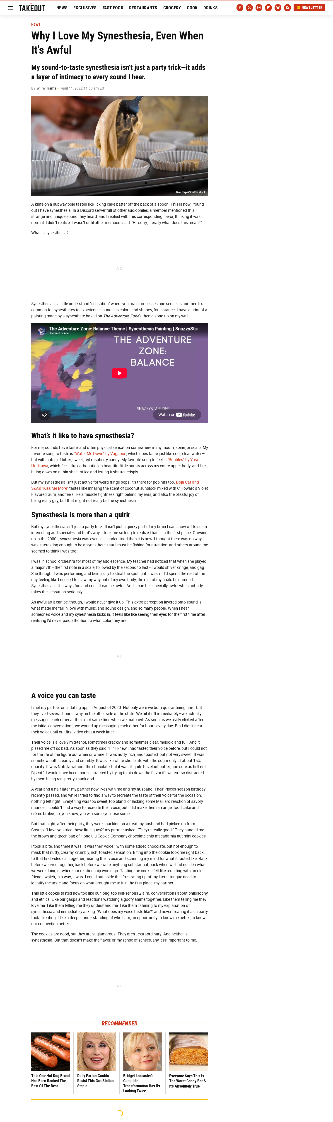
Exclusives (85, 7)
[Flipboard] (268, 7)
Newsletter (312, 7)
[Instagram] (259, 7)
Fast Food (113, 7)
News (62, 7)
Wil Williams (46, 88)
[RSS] (287, 7)
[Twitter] (249, 7)
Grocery (172, 7)
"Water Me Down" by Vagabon (100, 453)
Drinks (210, 7)
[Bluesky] (278, 7)
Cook (192, 7)
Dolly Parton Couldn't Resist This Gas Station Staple (95, 1080)
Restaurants (143, 7)
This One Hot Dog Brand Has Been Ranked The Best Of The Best (50, 1080)
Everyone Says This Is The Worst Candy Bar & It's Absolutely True (187, 1080)
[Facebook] (239, 7)
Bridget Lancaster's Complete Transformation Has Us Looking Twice (141, 1083)
